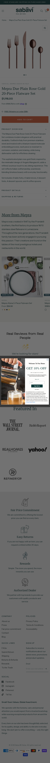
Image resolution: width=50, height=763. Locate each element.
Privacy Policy (29, 402)
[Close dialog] (47, 360)
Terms (34, 402)
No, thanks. (37, 389)
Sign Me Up (37, 386)
